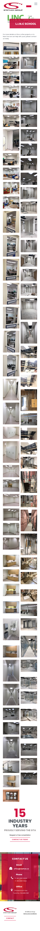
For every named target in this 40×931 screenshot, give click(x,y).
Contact (10, 918)
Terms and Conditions (30, 913)
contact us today (20, 839)
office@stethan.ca (21, 869)
